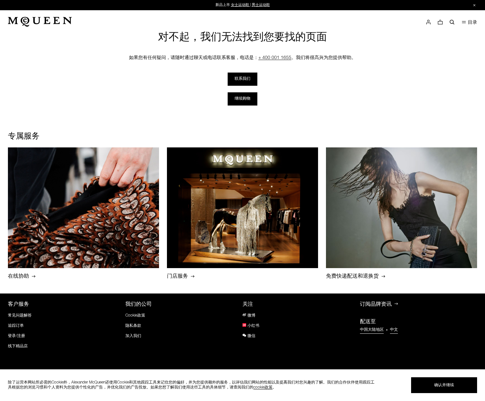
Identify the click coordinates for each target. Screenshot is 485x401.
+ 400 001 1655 (274, 58)
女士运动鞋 (240, 5)
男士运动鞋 (261, 5)
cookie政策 (263, 387)
